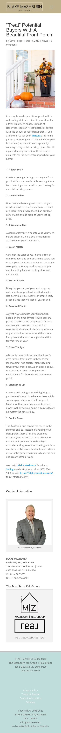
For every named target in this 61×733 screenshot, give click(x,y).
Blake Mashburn (27, 465)
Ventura (36, 135)
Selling (10, 469)
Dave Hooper (16, 40)
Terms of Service (30, 694)
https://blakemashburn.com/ (36, 473)
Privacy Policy (30, 690)
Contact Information (30, 698)
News (45, 40)
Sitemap (30, 702)
